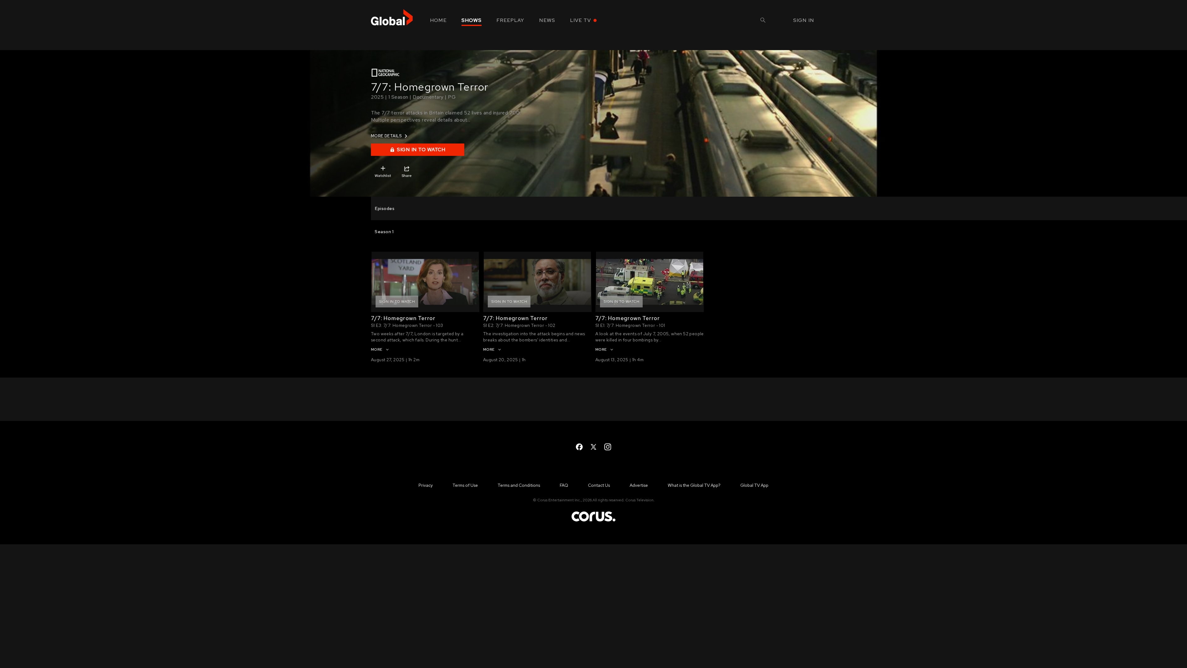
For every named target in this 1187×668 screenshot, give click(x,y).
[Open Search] (763, 20)
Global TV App (754, 485)
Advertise (639, 485)
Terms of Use (465, 485)
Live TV (580, 20)
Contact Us (599, 485)
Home (438, 20)
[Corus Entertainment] (593, 521)
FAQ (564, 485)
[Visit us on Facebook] (579, 447)
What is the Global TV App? (694, 485)
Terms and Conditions (519, 485)
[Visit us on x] (593, 447)
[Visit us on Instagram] (607, 447)
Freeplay (510, 20)
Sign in (803, 20)
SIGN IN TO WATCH (421, 149)
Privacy (426, 485)
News (547, 20)
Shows (472, 20)
